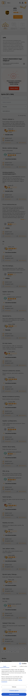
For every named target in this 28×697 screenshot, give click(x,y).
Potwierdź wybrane (14, 690)
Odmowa (14, 686)
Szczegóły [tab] (14, 666)
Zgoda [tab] (4, 666)
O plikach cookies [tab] (23, 666)
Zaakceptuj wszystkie (14, 694)
